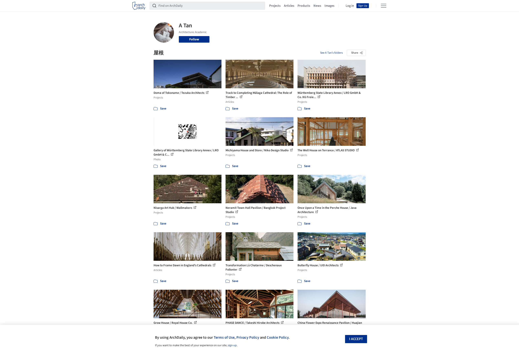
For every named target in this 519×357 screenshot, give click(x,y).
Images (329, 5)
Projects (275, 5)
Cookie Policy (278, 337)
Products (304, 5)
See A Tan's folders (331, 52)
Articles (289, 5)
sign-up (232, 345)
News (317, 5)
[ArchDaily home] (138, 6)
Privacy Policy (247, 337)
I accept (356, 339)
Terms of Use (224, 337)
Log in (350, 5)
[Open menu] (383, 5)
